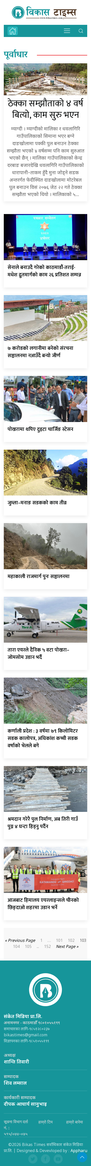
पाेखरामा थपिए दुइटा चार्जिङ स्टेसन (40, 429)
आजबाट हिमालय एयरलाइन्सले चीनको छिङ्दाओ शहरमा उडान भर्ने (43, 904)
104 (16, 947)
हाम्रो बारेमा (74, 1121)
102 (71, 941)
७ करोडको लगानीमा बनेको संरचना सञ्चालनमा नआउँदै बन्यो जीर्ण (40, 352)
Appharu (79, 1151)
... (38, 947)
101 (59, 941)
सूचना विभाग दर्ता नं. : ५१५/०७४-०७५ (16, 1127)
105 (28, 947)
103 (83, 941)
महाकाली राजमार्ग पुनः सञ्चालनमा (39, 576)
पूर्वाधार (16, 55)
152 (47, 947)
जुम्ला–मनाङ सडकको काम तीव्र (37, 503)
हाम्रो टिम (45, 1121)
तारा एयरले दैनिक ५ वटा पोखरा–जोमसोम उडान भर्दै (38, 654)
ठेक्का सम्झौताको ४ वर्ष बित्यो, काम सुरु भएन (45, 109)
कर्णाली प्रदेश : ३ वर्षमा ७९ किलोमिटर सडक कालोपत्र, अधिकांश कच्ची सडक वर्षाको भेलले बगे (43, 738)
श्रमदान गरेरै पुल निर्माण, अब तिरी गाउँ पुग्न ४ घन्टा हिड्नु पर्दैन (43, 823)
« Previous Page (20, 941)
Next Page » (67, 947)
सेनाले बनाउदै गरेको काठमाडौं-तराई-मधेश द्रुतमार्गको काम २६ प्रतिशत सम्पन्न (44, 271)
